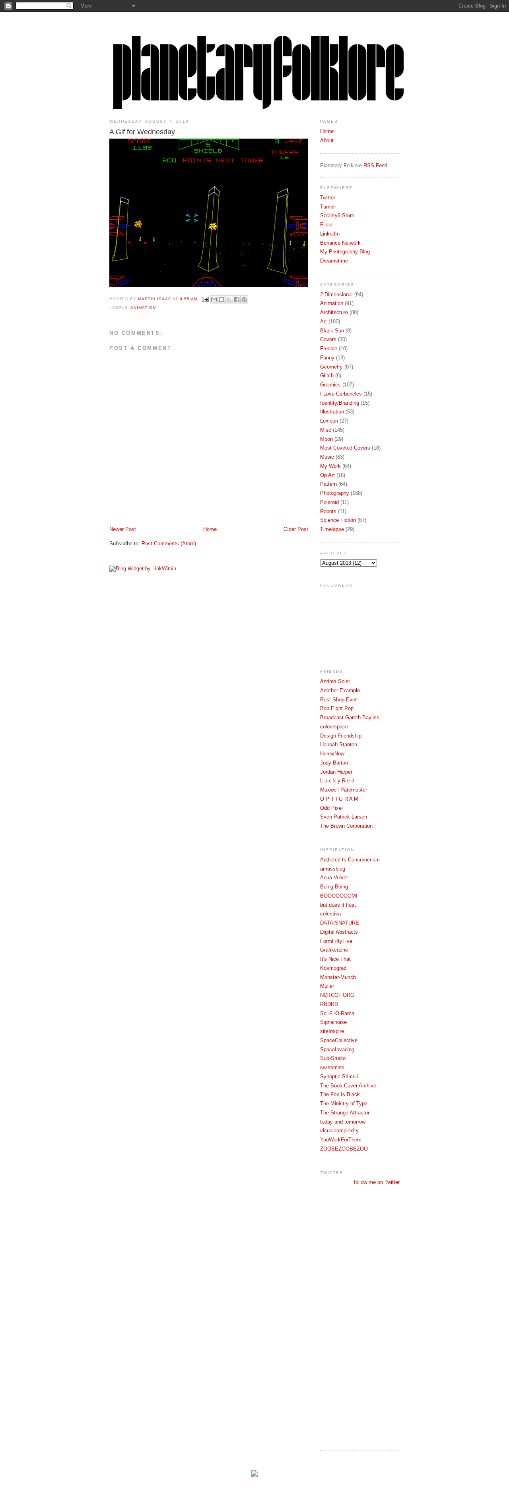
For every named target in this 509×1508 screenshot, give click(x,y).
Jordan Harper (336, 772)
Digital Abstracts (339, 932)
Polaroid (329, 502)
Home (210, 529)
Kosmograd (333, 968)
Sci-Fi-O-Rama (337, 1013)
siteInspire (332, 1031)
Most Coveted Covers (345, 448)
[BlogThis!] (221, 299)
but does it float (338, 905)
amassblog (332, 869)
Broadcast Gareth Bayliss (349, 717)
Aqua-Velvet (334, 877)
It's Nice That (335, 959)
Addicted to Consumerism (350, 860)
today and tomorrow (342, 1122)
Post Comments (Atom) (169, 543)
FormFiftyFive (336, 941)
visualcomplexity (339, 1130)
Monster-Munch (338, 977)
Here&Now (332, 754)
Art (323, 321)
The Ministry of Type (343, 1103)
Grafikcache (334, 950)
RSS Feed (375, 165)
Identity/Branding (339, 403)
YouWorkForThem (340, 1140)
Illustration (332, 412)
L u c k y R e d (337, 781)
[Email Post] (205, 299)
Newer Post (122, 529)
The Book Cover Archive (348, 1086)
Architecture (334, 312)
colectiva (330, 914)
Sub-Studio (333, 1058)
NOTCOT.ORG (337, 995)
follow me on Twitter (377, 1182)
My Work (330, 466)
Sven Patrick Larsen (343, 817)
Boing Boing (334, 887)
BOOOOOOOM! (338, 896)
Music (327, 457)
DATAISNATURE (339, 923)
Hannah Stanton (338, 744)
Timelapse (332, 529)
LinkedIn (330, 234)
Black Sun (332, 331)
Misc (325, 430)
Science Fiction (338, 520)
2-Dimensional (336, 294)
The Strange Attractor (344, 1113)
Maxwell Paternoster (343, 790)
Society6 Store (337, 215)
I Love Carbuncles (341, 394)
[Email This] (214, 299)
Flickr (326, 225)
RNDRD (329, 1004)
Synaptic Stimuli (339, 1076)
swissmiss (332, 1067)
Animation (143, 307)
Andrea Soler (335, 681)
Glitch (327, 375)
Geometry (331, 367)
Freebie (328, 348)
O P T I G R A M (339, 799)
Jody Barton (334, 763)
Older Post (296, 529)
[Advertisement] (352, 1321)
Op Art (327, 475)
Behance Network (340, 243)
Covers (328, 339)
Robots (328, 511)
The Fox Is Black (340, 1094)
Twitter (327, 198)
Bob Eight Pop (337, 708)
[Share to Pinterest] (244, 299)
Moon (326, 439)
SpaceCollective (338, 1040)
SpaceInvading (337, 1049)
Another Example (340, 690)
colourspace (334, 727)
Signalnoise (333, 1022)
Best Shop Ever (338, 700)
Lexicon (329, 421)
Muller (327, 986)
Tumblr (328, 207)
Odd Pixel (331, 808)
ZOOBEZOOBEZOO (344, 1149)
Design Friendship (340, 736)
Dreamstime (334, 261)
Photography (334, 493)
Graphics (330, 385)
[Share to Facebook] (237, 299)
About (327, 140)
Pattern (328, 484)
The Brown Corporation (346, 826)
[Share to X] (229, 299)
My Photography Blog (345, 252)
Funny (327, 358)
